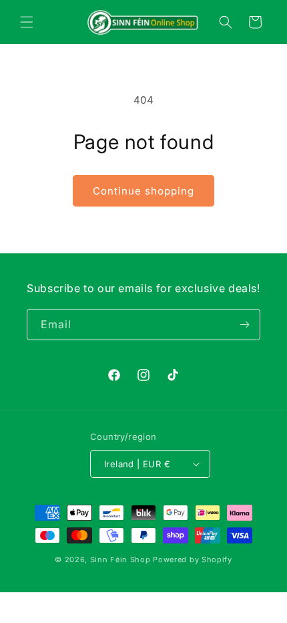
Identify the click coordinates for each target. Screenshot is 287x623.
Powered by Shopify (192, 559)
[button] (26, 22)
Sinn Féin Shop (120, 559)
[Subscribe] (245, 324)
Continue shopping (143, 190)
